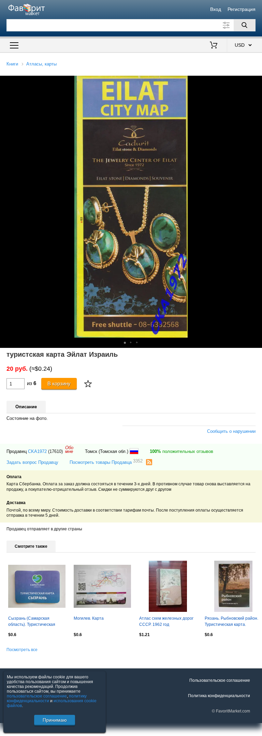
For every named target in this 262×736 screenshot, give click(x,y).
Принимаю (55, 720)
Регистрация (242, 9)
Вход (215, 9)
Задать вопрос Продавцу (32, 462)
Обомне (69, 449)
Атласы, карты (41, 64)
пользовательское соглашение (37, 696)
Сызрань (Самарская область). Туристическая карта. (31, 622)
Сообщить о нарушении (231, 431)
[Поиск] (245, 25)
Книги (12, 64)
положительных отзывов (181, 451)
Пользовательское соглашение (219, 680)
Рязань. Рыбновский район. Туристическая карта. (231, 621)
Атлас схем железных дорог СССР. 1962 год (166, 621)
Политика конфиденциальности (219, 695)
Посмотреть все (22, 649)
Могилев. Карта (89, 618)
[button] (125, 343)
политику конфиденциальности (47, 698)
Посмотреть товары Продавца (106, 462)
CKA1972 (37, 451)
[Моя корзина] (213, 46)
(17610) (55, 451)
